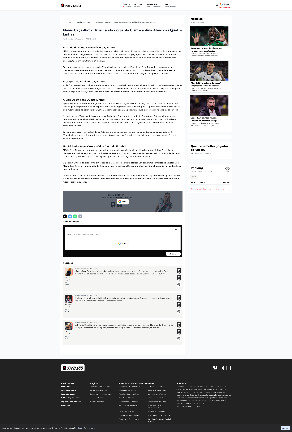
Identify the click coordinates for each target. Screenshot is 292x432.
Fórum (127, 5)
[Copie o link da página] (80, 216)
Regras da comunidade (71, 402)
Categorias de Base (126, 412)
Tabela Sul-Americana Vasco (101, 394)
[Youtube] (215, 368)
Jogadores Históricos (127, 390)
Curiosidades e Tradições (128, 402)
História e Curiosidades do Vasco (136, 383)
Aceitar (285, 428)
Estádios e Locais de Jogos (129, 394)
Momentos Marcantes (156, 412)
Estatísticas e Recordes (157, 402)
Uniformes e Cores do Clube (159, 415)
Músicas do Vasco (97, 402)
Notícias (138, 5)
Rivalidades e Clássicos (157, 394)
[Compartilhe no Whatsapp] (75, 216)
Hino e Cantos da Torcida (129, 415)
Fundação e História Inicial (129, 387)
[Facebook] (228, 368)
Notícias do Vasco (68, 390)
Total (194, 177)
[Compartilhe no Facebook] (70, 216)
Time (170, 5)
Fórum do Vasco (68, 394)
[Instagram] (221, 368)
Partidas (154, 5)
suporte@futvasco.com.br (188, 406)
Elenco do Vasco (96, 398)
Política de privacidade (70, 398)
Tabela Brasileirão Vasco (99, 390)
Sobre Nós (65, 387)
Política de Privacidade (84, 428)
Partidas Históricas (126, 398)
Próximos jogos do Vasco (100, 387)
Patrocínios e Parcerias (128, 405)
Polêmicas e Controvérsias (129, 419)
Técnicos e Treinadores (157, 390)
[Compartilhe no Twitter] (65, 216)
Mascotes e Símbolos (156, 398)
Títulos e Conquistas (156, 387)
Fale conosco (66, 405)
